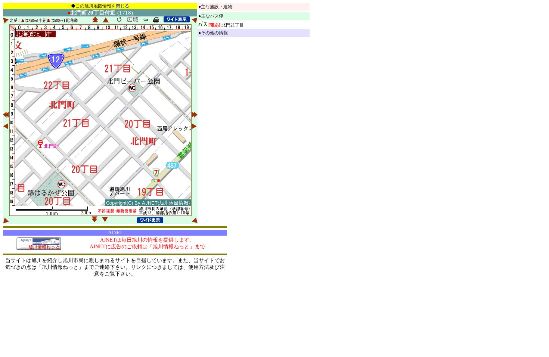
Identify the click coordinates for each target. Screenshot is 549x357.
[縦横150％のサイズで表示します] (177, 19)
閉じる (122, 6)
